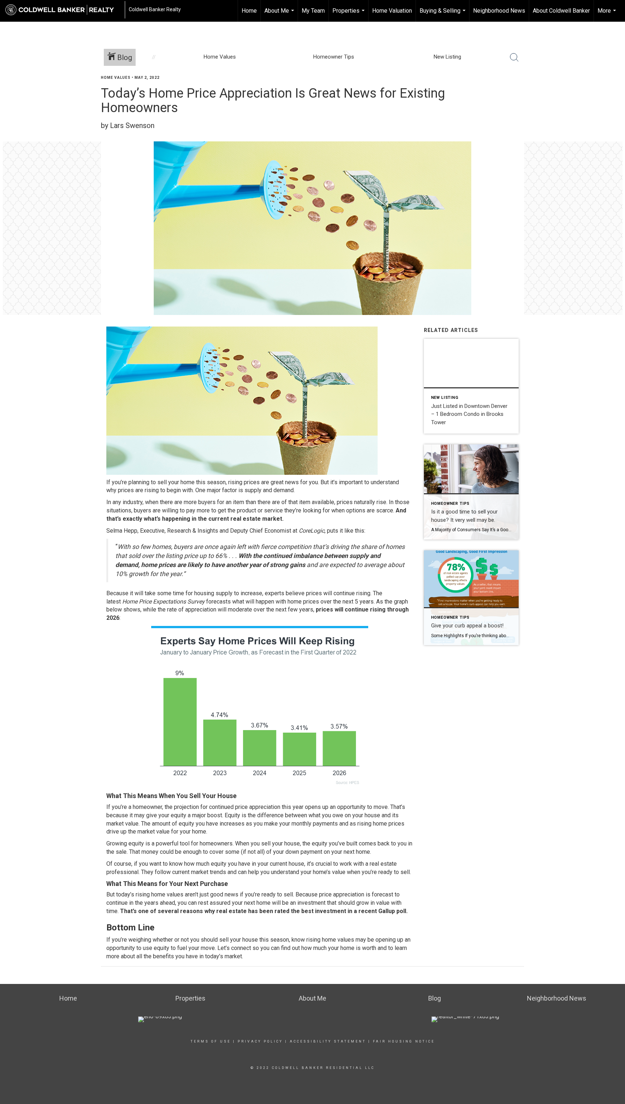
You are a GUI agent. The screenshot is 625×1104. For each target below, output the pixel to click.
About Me (280, 14)
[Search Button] (514, 57)
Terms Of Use (211, 1041)
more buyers (200, 502)
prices (126, 490)
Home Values (116, 78)
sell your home (176, 482)
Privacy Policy (260, 1041)
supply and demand (269, 490)
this (359, 530)
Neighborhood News (499, 10)
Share (614, 92)
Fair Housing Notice (404, 1041)
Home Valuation (392, 10)
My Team (313, 10)
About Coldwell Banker (561, 10)
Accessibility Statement (328, 1041)
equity (178, 815)
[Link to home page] (63, 10)
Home (249, 10)
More (608, 14)
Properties (349, 14)
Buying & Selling (443, 14)
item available (316, 502)
